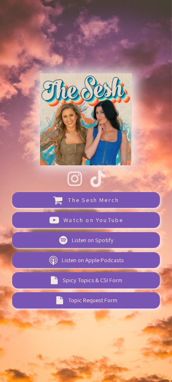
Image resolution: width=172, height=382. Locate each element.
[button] (75, 178)
